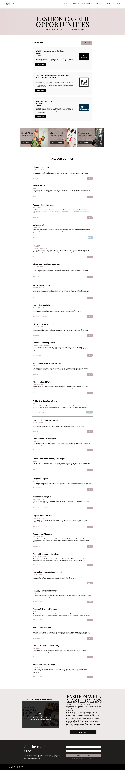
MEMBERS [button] (110, 3)
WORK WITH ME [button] (73, 3)
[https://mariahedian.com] (8, 3)
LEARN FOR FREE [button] (85, 3)
